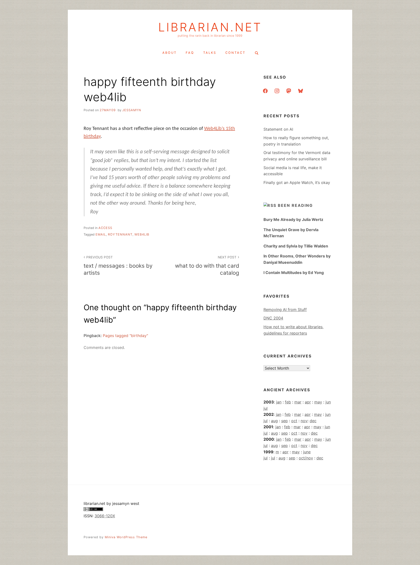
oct (294, 420)
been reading (295, 205)
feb (288, 402)
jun (328, 402)
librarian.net (210, 27)
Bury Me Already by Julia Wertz (293, 219)
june (307, 451)
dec (313, 420)
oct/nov (306, 458)
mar (297, 402)
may (318, 402)
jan (278, 402)
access (105, 228)
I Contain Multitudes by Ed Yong (293, 272)
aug (274, 420)
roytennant (120, 234)
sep (284, 420)
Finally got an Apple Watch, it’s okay (296, 182)
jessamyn (131, 110)
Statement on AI (278, 129)
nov (304, 420)
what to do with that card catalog (207, 265)
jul (265, 408)
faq (190, 53)
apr (308, 402)
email (101, 234)
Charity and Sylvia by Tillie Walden (295, 246)
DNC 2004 (273, 318)
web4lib (141, 234)
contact (235, 53)
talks (209, 53)
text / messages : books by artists (118, 265)
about (169, 53)
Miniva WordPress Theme (126, 537)
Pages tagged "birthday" (125, 335)
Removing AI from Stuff (285, 309)
